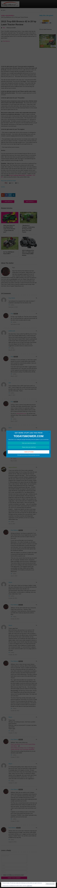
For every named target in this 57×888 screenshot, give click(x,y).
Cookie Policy (29, 885)
